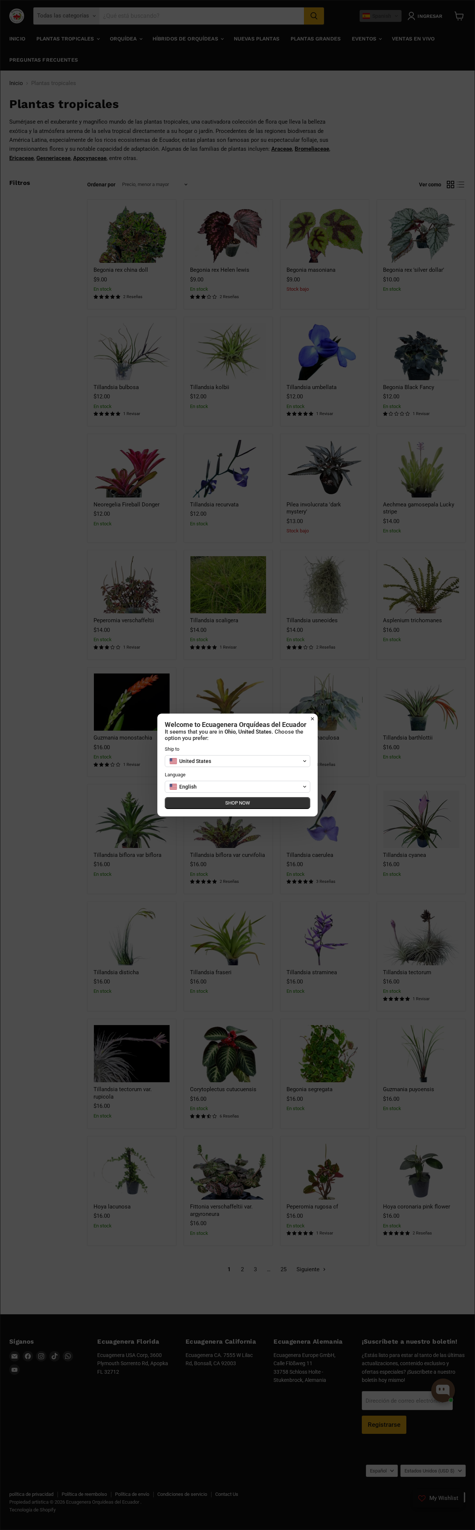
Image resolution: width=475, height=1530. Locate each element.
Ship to (172, 749)
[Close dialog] (312, 718)
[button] (237, 761)
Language (175, 774)
